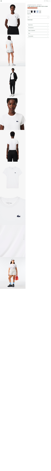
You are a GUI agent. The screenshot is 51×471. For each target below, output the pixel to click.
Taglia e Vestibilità (31, 30)
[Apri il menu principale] (50, 1)
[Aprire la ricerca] (48, 1)
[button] (46, 1)
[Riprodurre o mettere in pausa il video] (1, 64)
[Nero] (31, 11)
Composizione (31, 27)
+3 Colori (40, 11)
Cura (29, 33)
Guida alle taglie (30, 19)
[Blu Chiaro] (37, 11)
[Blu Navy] (34, 11)
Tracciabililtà (30, 36)
